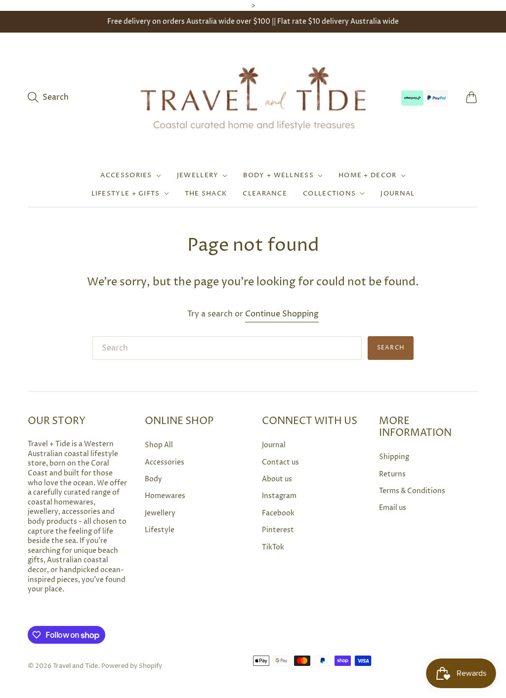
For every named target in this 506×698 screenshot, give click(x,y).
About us (277, 479)
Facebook (278, 513)
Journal (274, 445)
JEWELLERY (198, 175)
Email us (392, 507)
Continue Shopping (282, 314)
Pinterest (278, 530)
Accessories (164, 462)
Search (390, 348)
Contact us (280, 462)
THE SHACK (206, 193)
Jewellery (160, 513)
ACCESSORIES (126, 175)
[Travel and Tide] (253, 97)
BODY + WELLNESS (278, 175)
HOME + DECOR (367, 175)
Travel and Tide (75, 665)
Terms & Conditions (412, 491)
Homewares (165, 496)
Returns (392, 474)
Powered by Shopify (131, 665)
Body (153, 479)
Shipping (394, 457)
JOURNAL (397, 193)
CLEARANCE (265, 193)
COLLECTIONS (329, 193)
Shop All (159, 445)
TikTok (273, 547)
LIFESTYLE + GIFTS (125, 193)
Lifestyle (159, 530)
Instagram (279, 496)
